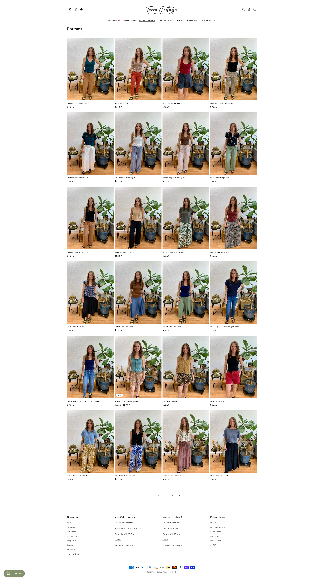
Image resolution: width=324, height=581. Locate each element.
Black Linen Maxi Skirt (219, 476)
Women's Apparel (217, 527)
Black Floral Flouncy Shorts (173, 401)
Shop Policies (73, 541)
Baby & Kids (215, 536)
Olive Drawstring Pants (219, 178)
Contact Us (72, 536)
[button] (148, 20)
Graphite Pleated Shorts (172, 103)
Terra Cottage (157, 572)
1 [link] (145, 495)
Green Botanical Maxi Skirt (173, 252)
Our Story (71, 532)
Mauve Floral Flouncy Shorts (126, 401)
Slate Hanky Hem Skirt (124, 327)
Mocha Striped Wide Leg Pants (175, 178)
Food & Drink (215, 541)
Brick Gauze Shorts (218, 401)
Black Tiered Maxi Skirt (219, 252)
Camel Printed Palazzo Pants (78, 476)
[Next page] (179, 495)
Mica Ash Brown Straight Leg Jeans (224, 103)
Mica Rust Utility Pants (124, 103)
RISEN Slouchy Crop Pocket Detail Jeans (83, 401)
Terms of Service (74, 554)
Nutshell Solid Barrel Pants (77, 103)
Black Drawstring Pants (124, 252)
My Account (72, 523)
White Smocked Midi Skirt (77, 178)
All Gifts (213, 545)
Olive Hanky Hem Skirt (172, 327)
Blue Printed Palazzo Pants (125, 476)
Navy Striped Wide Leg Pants (126, 178)
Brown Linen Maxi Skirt (172, 476)
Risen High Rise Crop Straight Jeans (224, 327)
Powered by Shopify (170, 572)
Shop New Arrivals (218, 523)
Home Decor (215, 532)
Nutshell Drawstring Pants (77, 252)
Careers (70, 545)
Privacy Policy (73, 549)
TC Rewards (72, 527)
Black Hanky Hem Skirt (76, 327)
